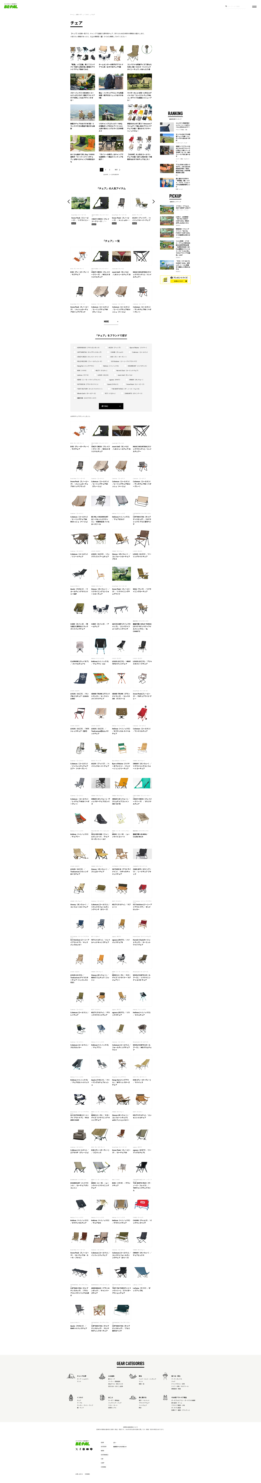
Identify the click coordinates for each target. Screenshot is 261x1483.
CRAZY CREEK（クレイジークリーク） (89, 357)
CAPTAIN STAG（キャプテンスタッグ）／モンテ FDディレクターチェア (101, 1328)
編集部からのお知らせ (120, 1447)
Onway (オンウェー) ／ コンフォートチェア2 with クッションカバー (120, 1117)
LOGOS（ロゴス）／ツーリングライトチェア (142, 555)
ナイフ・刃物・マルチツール (180, 1386)
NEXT (116, 170)
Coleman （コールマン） (98, 304)
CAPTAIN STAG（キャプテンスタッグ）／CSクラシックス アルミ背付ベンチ (142, 520)
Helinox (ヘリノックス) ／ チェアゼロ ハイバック (79, 1081)
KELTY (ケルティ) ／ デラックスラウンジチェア (100, 1013)
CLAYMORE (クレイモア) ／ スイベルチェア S (79, 662)
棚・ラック (80, 1408)
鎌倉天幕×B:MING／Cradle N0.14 (140, 835)
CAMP (102, 1463)
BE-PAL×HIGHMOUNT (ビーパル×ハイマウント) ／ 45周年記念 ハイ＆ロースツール (100, 520)
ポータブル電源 (176, 1408)
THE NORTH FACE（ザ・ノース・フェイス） (126, 389)
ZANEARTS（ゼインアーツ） (134, 393)
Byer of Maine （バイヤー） (139, 348)
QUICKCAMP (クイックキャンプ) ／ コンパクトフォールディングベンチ (121, 626)
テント (79, 1381)
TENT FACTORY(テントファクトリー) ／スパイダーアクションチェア (121, 1290)
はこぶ (110, 1397)
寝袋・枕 (141, 1384)
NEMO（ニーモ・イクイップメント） (89, 380)
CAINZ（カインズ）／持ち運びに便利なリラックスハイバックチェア (79, 626)
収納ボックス (112, 1408)
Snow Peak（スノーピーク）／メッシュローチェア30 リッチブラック (79, 309)
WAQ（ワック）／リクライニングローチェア (142, 590)
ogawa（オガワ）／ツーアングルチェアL (142, 1151)
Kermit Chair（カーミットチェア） (127, 370)
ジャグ (173, 1381)
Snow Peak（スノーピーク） (78, 304)
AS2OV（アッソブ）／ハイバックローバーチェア (101, 764)
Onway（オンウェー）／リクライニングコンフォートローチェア (100, 591)
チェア (79, 1400)
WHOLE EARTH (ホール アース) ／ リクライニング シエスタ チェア (141, 977)
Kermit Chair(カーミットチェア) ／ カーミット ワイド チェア (142, 942)
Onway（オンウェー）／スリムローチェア (100, 870)
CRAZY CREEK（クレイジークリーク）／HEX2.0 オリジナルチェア (100, 274)
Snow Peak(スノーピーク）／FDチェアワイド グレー (142, 696)
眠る (140, 1376)
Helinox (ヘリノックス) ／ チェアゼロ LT (120, 518)
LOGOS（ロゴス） (103, 375)
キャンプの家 (81, 1376)
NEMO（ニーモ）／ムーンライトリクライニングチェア (100, 1185)
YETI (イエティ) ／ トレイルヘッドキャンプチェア (100, 941)
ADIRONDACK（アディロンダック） (88, 348)
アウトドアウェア (144, 1403)
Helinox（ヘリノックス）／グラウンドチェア (121, 1221)
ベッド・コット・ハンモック (147, 1379)
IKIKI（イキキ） (82, 370)
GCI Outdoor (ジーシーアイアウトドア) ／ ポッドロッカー (142, 907)
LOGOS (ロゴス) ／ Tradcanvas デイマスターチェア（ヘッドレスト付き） (79, 979)
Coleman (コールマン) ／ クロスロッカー (79, 1046)
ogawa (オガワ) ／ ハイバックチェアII (121, 941)
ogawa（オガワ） (115, 380)
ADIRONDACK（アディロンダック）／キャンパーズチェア (100, 1290)
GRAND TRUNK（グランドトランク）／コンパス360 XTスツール (121, 696)
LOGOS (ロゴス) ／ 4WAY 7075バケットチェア (121, 662)
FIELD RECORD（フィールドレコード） (90, 361)
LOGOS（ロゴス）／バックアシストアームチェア (100, 555)
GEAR (102, 1442)
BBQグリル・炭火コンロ (115, 1384)
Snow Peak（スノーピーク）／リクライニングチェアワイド (121, 591)
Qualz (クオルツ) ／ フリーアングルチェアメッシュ (100, 1082)
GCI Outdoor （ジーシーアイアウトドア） (124, 361)
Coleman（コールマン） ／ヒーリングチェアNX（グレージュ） (100, 309)
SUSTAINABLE (104, 1455)
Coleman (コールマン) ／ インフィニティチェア (100, 1253)
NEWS (102, 1451)
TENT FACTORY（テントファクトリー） (90, 389)
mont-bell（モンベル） (118, 268)
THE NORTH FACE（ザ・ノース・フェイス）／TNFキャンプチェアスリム (142, 1186)
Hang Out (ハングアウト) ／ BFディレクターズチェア (121, 1082)
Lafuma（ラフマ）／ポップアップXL (141, 1289)
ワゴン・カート (113, 1405)
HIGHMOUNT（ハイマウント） (138, 366)
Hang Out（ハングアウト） (86, 366)
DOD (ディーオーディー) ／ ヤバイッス (142, 1081)
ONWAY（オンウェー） (136, 380)
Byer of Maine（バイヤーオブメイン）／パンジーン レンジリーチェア (121, 766)
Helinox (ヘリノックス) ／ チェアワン (100, 1046)
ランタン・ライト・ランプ (85, 1405)
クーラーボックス (176, 1379)
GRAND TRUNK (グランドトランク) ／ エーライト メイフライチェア (100, 696)
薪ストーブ (111, 1379)
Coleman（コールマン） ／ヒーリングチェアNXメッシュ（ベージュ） (121, 309)
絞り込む (105, 406)
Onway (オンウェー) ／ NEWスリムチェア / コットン (100, 977)
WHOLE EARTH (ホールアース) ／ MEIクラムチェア (142, 1047)
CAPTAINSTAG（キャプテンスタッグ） (89, 352)
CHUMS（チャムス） (117, 352)
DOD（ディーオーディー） (77, 268)
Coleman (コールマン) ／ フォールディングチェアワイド (121, 1047)
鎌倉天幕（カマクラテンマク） (87, 398)
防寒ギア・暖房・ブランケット (180, 1410)
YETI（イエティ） (110, 393)
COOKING (103, 1467)
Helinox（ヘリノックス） (111, 366)
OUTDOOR (103, 1446)
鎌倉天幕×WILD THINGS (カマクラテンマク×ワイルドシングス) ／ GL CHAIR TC (142, 627)
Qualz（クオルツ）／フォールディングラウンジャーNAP (79, 591)
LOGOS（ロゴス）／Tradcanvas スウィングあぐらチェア (79, 871)
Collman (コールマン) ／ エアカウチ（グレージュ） (80, 1151)
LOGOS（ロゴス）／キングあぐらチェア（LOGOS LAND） (79, 696)
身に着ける (143, 1397)
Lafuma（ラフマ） (83, 375)
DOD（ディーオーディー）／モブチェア (79, 273)
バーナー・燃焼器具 (114, 1381)
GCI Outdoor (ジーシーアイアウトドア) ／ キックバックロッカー (79, 942)
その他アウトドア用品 (179, 1397)
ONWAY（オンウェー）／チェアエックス (142, 1253)
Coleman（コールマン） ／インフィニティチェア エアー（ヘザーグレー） (79, 766)
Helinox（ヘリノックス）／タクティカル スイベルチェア (121, 731)
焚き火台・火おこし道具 (115, 1386)
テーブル (79, 1403)
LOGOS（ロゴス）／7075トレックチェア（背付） (79, 729)
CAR (102, 1459)
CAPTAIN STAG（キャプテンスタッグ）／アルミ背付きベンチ (121, 1328)
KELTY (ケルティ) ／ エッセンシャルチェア (142, 1116)
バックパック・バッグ (114, 1403)
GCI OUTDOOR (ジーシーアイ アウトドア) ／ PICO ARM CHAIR (79, 1117)
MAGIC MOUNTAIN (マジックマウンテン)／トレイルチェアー (142, 274)
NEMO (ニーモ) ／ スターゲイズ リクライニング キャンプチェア (100, 1117)
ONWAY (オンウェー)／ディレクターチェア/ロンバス (100, 801)
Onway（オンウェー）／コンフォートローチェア (79, 907)
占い (114, 1442)
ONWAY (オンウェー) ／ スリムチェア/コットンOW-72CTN (121, 801)
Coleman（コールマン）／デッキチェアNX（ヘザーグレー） (142, 309)
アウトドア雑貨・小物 (178, 1405)
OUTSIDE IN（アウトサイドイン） (88, 384)
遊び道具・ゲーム (176, 1403)
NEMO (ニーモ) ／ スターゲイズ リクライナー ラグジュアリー (121, 977)
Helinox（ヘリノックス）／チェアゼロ (100, 1221)
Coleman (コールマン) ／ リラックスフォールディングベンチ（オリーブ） (100, 907)
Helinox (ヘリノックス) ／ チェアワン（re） (100, 662)
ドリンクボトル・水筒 (178, 1384)
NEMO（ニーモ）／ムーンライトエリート (121, 835)
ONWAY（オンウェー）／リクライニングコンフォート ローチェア (142, 766)
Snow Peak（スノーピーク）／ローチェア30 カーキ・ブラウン (79, 1255)
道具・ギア (79, 14)
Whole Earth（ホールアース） (87, 393)
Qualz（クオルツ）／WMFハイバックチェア (78, 1327)
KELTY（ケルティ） (102, 370)
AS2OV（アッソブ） (115, 348)
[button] (69, 202)
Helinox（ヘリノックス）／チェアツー (79, 835)
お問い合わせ (79, 1474)
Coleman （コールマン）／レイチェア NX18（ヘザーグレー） (79, 801)
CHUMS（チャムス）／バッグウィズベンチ (142, 1221)
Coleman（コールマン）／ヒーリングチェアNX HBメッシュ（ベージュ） (79, 519)
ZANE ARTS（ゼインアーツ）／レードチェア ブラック (142, 871)
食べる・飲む (176, 1376)
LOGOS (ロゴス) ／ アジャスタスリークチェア (142, 662)
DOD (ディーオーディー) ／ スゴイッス (100, 1151)
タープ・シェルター (83, 1379)
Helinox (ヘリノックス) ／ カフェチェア (141, 1013)
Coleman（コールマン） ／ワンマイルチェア (142, 729)
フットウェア (143, 1405)
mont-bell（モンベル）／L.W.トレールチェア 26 (121, 273)
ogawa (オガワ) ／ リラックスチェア (121, 1013)
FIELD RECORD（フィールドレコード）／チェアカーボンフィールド (100, 836)
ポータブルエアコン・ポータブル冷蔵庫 (183, 1400)
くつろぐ (86, 14)
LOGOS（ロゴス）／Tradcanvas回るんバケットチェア (100, 731)
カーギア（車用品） (114, 1400)
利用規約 (87, 1474)
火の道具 (111, 1376)
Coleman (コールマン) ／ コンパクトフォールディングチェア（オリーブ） (121, 1255)
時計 (140, 1408)
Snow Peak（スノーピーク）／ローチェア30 (121, 1151)
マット (141, 1381)
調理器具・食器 (176, 1389)
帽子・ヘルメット (144, 1400)
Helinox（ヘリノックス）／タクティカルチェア (79, 1221)
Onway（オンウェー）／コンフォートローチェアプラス (121, 556)
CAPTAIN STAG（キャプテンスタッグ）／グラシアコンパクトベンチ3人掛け (79, 1292)
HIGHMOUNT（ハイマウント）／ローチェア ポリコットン (79, 1185)
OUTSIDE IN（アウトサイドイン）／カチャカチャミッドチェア (121, 871)
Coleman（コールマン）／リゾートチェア (79, 555)
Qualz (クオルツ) (112, 384)
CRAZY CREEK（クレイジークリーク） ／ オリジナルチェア (142, 801)
